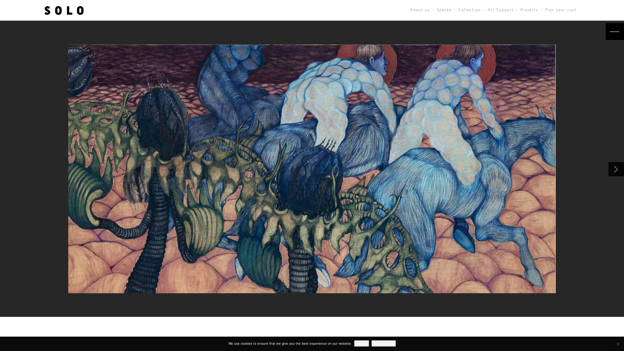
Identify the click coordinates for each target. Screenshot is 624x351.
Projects (529, 10)
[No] (617, 343)
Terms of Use (383, 343)
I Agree (361, 343)
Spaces (444, 10)
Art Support (501, 10)
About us (420, 10)
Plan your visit (560, 10)
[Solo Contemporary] (64, 10)
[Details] (615, 31)
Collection (469, 10)
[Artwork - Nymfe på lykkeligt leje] (616, 169)
